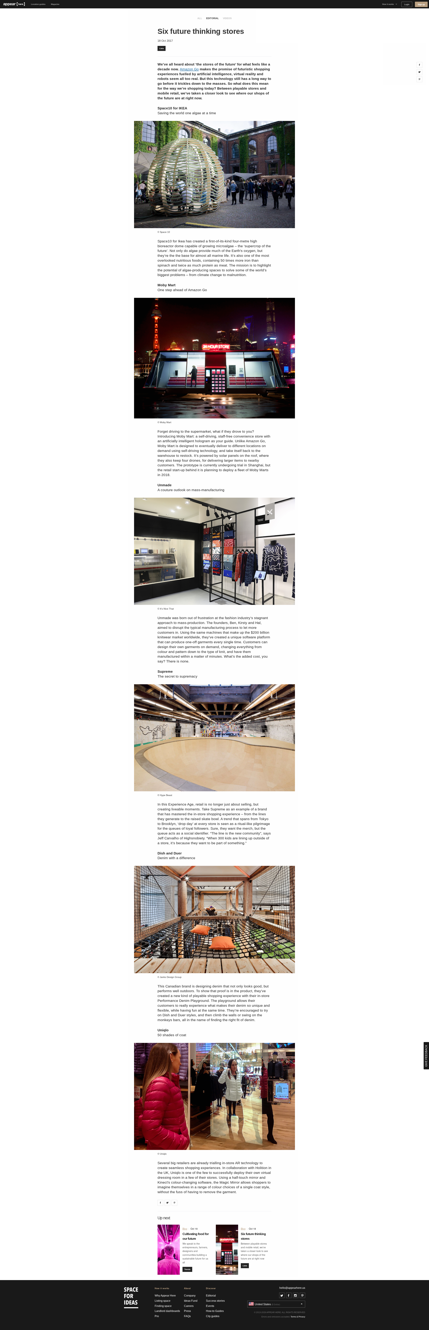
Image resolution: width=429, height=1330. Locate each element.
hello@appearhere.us (292, 1287)
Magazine (55, 4)
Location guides (38, 4)
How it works (388, 4)
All (199, 18)
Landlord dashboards (167, 1311)
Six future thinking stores (253, 1236)
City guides (212, 1316)
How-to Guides (215, 1311)
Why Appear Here (165, 1295)
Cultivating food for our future (195, 1236)
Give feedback (426, 1056)
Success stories (215, 1300)
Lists (161, 48)
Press (187, 1311)
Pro (157, 1316)
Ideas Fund (190, 1300)
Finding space (163, 1306)
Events (210, 1306)
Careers (189, 1306)
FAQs (187, 1316)
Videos (227, 18)
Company (190, 1295)
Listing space (162, 1300)
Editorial (212, 18)
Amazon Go (189, 69)
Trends (187, 1269)
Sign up (421, 4)
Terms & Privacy (298, 1317)
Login (406, 4)
